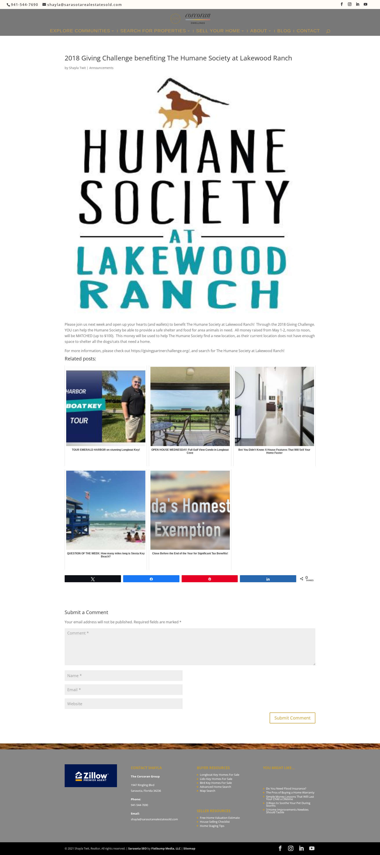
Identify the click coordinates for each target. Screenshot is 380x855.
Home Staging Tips (212, 826)
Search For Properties (153, 31)
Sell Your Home (218, 31)
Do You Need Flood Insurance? (286, 788)
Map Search (207, 791)
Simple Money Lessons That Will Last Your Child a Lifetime (290, 798)
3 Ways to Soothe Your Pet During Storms (288, 804)
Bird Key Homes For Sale (216, 783)
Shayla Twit (77, 68)
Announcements (101, 68)
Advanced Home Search (215, 787)
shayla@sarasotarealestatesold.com (154, 819)
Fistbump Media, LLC (166, 848)
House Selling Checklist (215, 822)
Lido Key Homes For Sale (216, 779)
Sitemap (189, 848)
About (258, 31)
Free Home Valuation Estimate (220, 818)
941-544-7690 (139, 805)
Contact (308, 31)
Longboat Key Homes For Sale (219, 775)
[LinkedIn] (358, 5)
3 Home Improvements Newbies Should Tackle (287, 811)
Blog (284, 31)
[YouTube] (366, 5)
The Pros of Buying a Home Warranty (290, 792)
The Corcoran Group (145, 776)
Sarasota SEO (137, 848)
